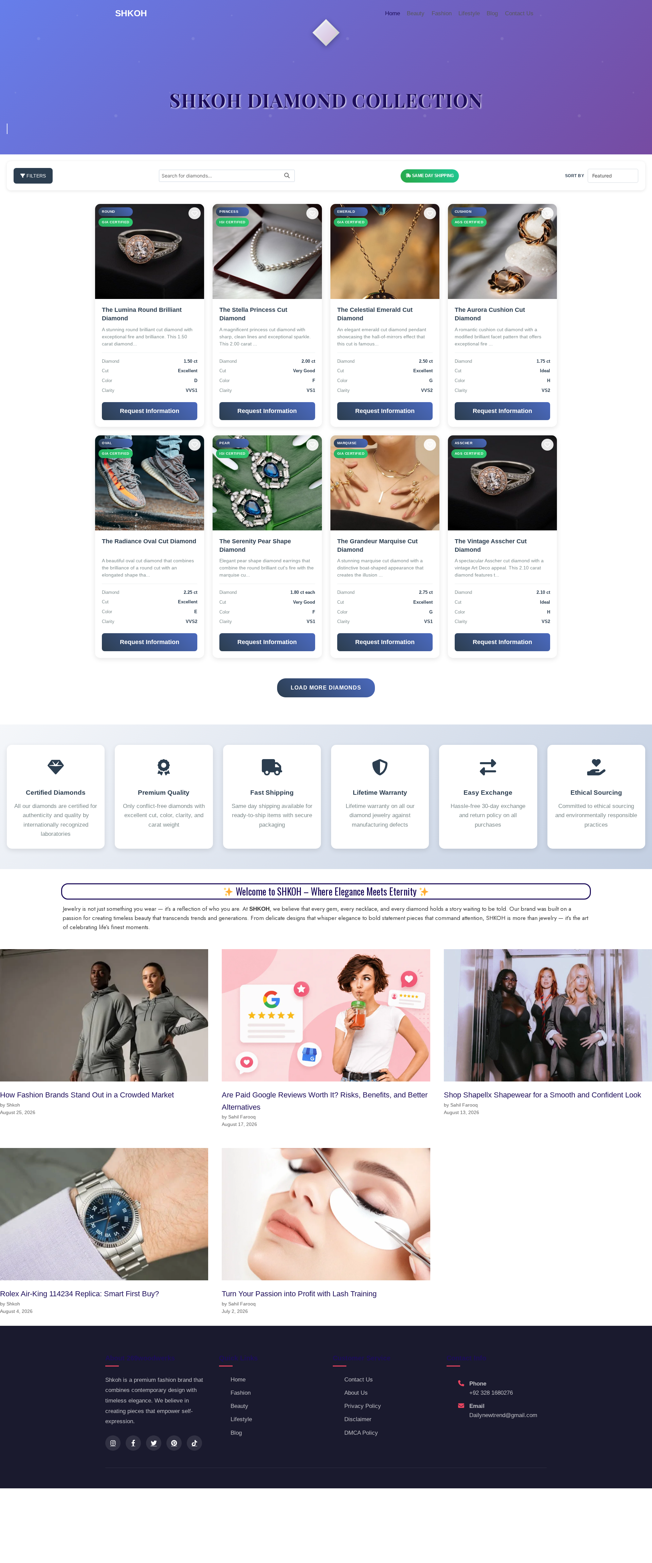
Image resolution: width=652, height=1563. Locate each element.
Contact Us (519, 13)
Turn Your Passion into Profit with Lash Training (299, 1293)
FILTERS (35, 175)
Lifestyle (469, 13)
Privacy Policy (362, 1406)
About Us (356, 1393)
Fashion (442, 13)
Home (392, 13)
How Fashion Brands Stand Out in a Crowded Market (87, 1095)
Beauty (415, 13)
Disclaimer (358, 1419)
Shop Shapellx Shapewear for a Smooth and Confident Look (542, 1095)
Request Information (149, 411)
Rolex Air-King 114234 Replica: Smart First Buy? (79, 1293)
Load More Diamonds (326, 688)
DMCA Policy (361, 1433)
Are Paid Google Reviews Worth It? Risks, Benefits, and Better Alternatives (325, 1101)
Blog (492, 13)
